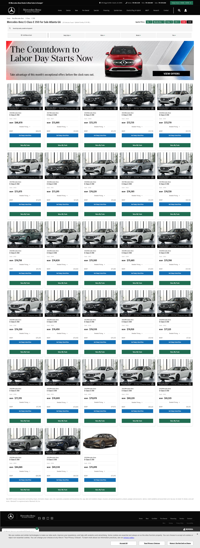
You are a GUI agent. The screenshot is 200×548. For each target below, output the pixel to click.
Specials (96, 10)
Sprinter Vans (118, 10)
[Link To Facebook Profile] (40, 518)
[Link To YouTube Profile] (48, 518)
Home (60, 10)
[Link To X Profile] (44, 518)
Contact (166, 10)
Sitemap (171, 523)
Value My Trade (25, 145)
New (76, 10)
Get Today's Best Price (25, 135)
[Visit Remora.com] (188, 530)
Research (156, 10)
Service (68, 10)
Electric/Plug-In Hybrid (134, 10)
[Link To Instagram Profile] (52, 518)
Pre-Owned (85, 10)
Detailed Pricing (23, 127)
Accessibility (190, 523)
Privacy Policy (179, 523)
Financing (106, 10)
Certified (154, 518)
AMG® (147, 10)
